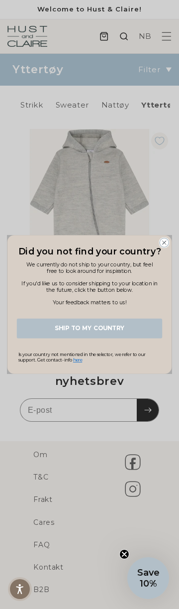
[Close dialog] (164, 242)
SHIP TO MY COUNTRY (89, 328)
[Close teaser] (124, 554)
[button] (148, 578)
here (77, 360)
